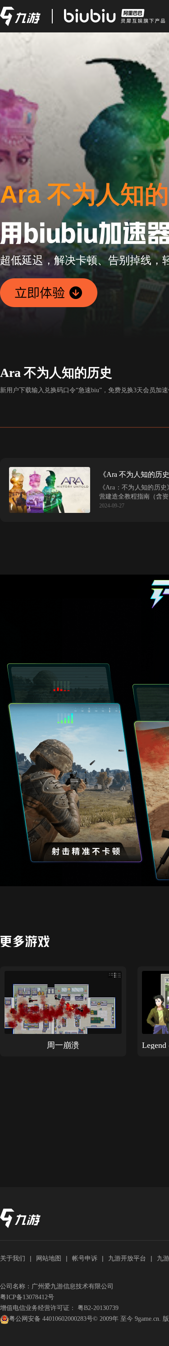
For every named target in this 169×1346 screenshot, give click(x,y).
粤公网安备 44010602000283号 (51, 1318)
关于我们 (12, 1258)
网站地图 (48, 1258)
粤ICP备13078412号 (27, 1297)
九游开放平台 (127, 1258)
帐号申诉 (84, 1258)
